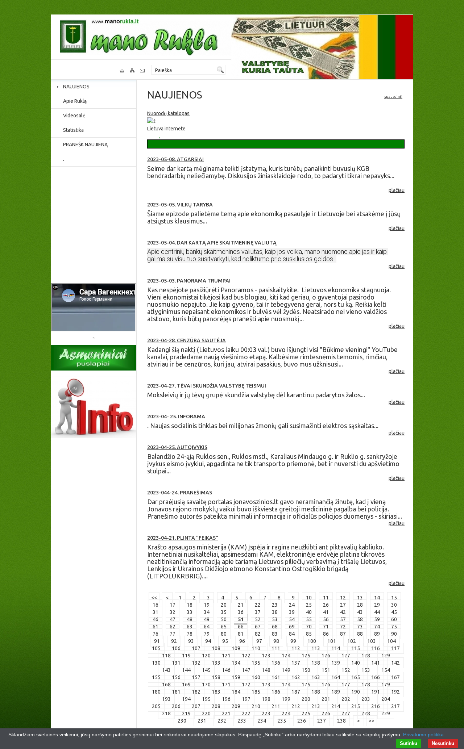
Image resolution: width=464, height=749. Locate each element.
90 (394, 634)
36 (241, 612)
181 (176, 692)
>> (371, 721)
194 (186, 699)
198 (266, 699)
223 (266, 713)
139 (335, 663)
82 (258, 634)
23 (275, 605)
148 (266, 670)
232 (222, 721)
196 (226, 699)
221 (226, 713)
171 (226, 684)
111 (276, 648)
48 (189, 619)
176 (326, 684)
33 (189, 612)
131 (176, 663)
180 (156, 692)
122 (246, 655)
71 (326, 626)
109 (236, 648)
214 (335, 706)
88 (360, 634)
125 (306, 655)
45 (394, 612)
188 (315, 692)
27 (343, 605)
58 (360, 619)
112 (295, 648)
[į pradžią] (122, 71)
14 (377, 598)
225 (306, 713)
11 (326, 598)
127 (345, 655)
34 (207, 612)
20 (224, 605)
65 (224, 626)
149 (286, 670)
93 (191, 641)
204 (385, 699)
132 (196, 663)
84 (292, 634)
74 (377, 626)
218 (166, 713)
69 (292, 626)
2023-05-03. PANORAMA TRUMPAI (189, 281)
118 (166, 655)
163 (315, 677)
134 (236, 663)
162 (295, 677)
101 (331, 641)
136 (276, 663)
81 (241, 634)
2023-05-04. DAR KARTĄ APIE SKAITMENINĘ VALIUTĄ (212, 243)
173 (266, 684)
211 (276, 706)
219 (186, 713)
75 (394, 626)
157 (196, 677)
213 (315, 706)
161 (276, 677)
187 (295, 692)
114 (335, 648)
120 (206, 655)
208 (216, 706)
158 (216, 677)
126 (326, 655)
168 (166, 684)
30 (394, 605)
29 (377, 605)
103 (371, 641)
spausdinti (393, 97)
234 (261, 721)
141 (375, 663)
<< (154, 598)
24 (292, 605)
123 (266, 655)
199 (286, 699)
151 (326, 670)
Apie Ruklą (75, 101)
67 (258, 626)
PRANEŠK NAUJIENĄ (85, 144)
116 (375, 648)
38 (275, 612)
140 (355, 663)
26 (326, 605)
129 (385, 655)
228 (365, 713)
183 (216, 692)
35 (224, 612)
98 (276, 641)
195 (206, 699)
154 (385, 670)
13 (360, 598)
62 (172, 626)
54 (292, 619)
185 (256, 692)
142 (395, 663)
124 (286, 655)
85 (309, 634)
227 (345, 713)
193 (166, 699)
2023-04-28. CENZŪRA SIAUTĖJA (186, 340)
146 (226, 670)
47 (172, 619)
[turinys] (133, 71)
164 (335, 677)
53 (275, 619)
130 (156, 663)
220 (206, 713)
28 (360, 605)
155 (156, 677)
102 (351, 641)
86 (326, 634)
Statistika (73, 130)
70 (309, 626)
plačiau (397, 190)
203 (365, 699)
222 (246, 713)
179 (385, 684)
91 (157, 641)
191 (375, 692)
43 (360, 612)
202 (345, 699)
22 (258, 605)
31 (155, 612)
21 (241, 605)
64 (207, 626)
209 (236, 706)
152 (345, 670)
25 (309, 605)
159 (236, 677)
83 (275, 634)
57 (343, 619)
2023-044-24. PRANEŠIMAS (179, 492)
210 (256, 706)
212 (295, 706)
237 (321, 721)
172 (246, 684)
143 (166, 670)
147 (246, 670)
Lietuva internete (166, 128)
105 (156, 648)
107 (196, 648)
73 (360, 626)
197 (246, 699)
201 (326, 699)
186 (276, 692)
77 (172, 634)
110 (256, 648)
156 (176, 677)
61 (155, 626)
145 (206, 670)
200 (306, 699)
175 (306, 684)
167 (395, 677)
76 (155, 634)
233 (241, 721)
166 (375, 677)
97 (259, 641)
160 (256, 677)
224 (286, 713)
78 (189, 634)
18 (189, 605)
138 (315, 663)
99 (293, 641)
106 (176, 648)
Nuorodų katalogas (168, 113)
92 (174, 641)
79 (207, 634)
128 (365, 655)
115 (355, 648)
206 (176, 706)
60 (394, 619)
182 (196, 692)
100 (311, 641)
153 (365, 670)
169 (186, 684)
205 (156, 706)
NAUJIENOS (76, 86)
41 (326, 612)
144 (186, 670)
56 (326, 619)
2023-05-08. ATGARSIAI (175, 159)
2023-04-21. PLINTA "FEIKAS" (182, 538)
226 (326, 713)
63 (189, 626)
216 (375, 706)
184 (236, 692)
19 (207, 605)
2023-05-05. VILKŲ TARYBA (180, 205)
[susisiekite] (143, 71)
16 (155, 605)
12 (343, 598)
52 (258, 619)
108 (216, 648)
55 (309, 619)
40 (309, 612)
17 (172, 605)
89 (377, 634)
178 (365, 684)
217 (395, 706)
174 (286, 684)
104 (391, 641)
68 (275, 626)
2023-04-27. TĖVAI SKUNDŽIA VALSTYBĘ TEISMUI (206, 386)
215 (355, 706)
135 (256, 663)
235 (281, 721)
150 (306, 670)
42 (343, 612)
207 (196, 706)
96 (242, 641)
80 (224, 634)
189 (335, 692)
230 (182, 721)
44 (377, 612)
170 (206, 684)
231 (202, 721)
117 (395, 648)
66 (241, 626)
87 (343, 634)
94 (208, 641)
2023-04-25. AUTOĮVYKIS (177, 447)
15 (394, 598)
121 (226, 655)
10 (309, 598)
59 (377, 619)
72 (343, 626)
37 (258, 612)
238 (341, 721)
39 (292, 612)
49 (207, 619)
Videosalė (74, 115)
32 (172, 612)
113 (315, 648)
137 (295, 663)
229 (385, 713)
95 (225, 641)
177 (345, 684)
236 (301, 721)
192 (395, 692)
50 (224, 619)
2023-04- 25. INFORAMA (176, 416)
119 (186, 655)
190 (355, 692)
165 (355, 677)
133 (216, 663)
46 (155, 619)
